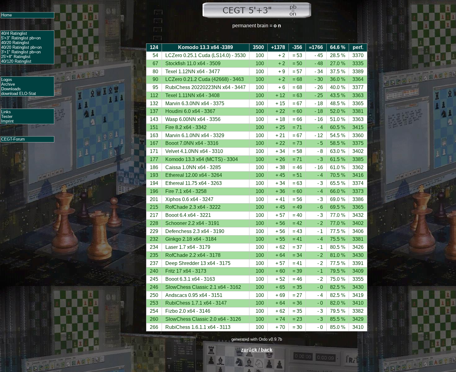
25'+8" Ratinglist (15, 56)
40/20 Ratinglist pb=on (21, 47)
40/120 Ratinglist (16, 61)
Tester (6, 116)
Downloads (11, 89)
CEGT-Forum (13, 139)
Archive (8, 84)
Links (6, 112)
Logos (6, 79)
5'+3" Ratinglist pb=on (21, 38)
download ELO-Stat (18, 93)
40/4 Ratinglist (14, 33)
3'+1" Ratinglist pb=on (21, 52)
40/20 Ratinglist (15, 42)
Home (6, 15)
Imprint (7, 121)
